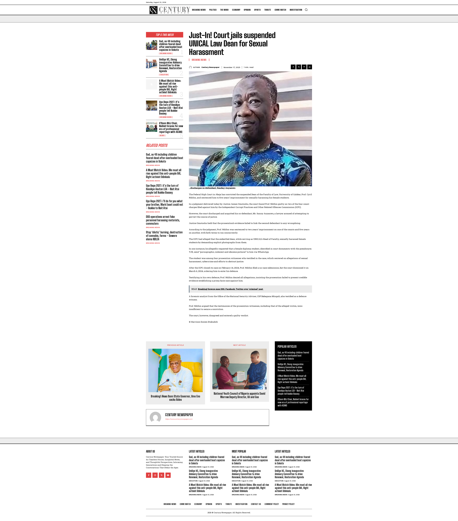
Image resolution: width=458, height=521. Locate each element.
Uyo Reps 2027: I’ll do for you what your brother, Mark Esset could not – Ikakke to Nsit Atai (164, 204)
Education (164, 75)
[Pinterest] (304, 67)
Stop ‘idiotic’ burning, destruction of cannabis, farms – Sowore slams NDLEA (164, 235)
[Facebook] (293, 67)
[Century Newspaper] (191, 67)
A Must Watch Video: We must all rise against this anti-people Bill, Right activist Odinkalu (170, 86)
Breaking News (166, 53)
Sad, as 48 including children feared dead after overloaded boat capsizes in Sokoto (170, 46)
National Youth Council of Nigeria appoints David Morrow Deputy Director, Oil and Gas (239, 395)
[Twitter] (298, 67)
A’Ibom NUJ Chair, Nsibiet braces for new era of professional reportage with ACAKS (171, 128)
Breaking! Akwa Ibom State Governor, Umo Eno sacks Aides (175, 398)
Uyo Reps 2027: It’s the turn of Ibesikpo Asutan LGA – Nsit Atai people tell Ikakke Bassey (171, 107)
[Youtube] (168, 475)
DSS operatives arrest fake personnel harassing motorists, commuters (163, 220)
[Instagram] (155, 475)
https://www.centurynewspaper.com (178, 419)
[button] (306, 10)
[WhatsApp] (309, 67)
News (162, 135)
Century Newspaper (210, 67)
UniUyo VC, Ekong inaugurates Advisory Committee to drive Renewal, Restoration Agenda (170, 65)
